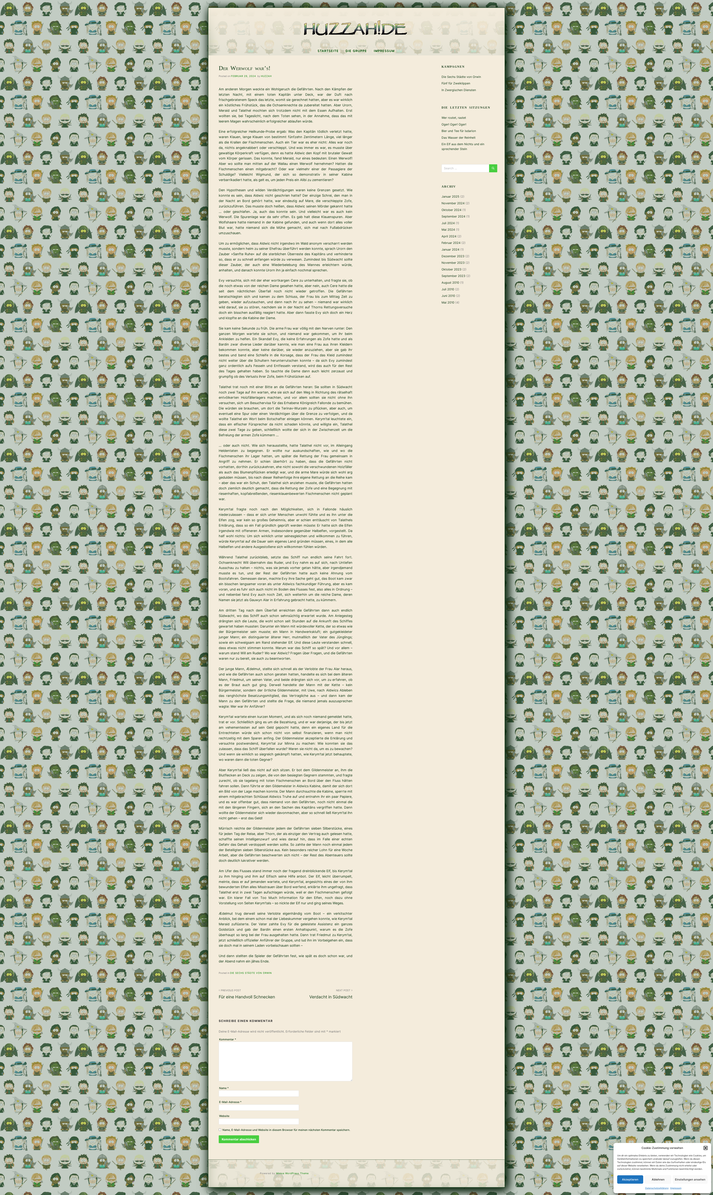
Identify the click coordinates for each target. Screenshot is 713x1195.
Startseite (328, 51)
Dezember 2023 (453, 256)
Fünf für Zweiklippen (456, 83)
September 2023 (453, 276)
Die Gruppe (356, 51)
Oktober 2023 (451, 269)
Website (224, 1115)
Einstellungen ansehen (690, 1179)
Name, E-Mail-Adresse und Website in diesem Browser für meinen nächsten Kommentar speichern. (286, 1129)
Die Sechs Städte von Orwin (251, 973)
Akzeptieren (630, 1179)
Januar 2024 (450, 249)
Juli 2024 (448, 223)
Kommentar (227, 1039)
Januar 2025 (450, 196)
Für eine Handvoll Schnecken (247, 994)
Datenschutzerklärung (656, 1188)
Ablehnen (658, 1179)
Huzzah (266, 76)
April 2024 (449, 236)
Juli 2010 (448, 289)
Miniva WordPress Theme (292, 1173)
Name (224, 1088)
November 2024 (453, 203)
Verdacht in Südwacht (330, 994)
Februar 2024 (451, 243)
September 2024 (453, 216)
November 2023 (453, 263)
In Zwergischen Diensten (459, 90)
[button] (705, 1148)
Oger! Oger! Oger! (454, 124)
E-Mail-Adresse (230, 1102)
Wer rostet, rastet (454, 118)
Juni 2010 (448, 296)
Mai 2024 (448, 229)
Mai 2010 (448, 302)
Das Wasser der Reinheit (459, 137)
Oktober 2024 (451, 210)
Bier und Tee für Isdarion (459, 131)
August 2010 (450, 282)
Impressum (675, 1188)
